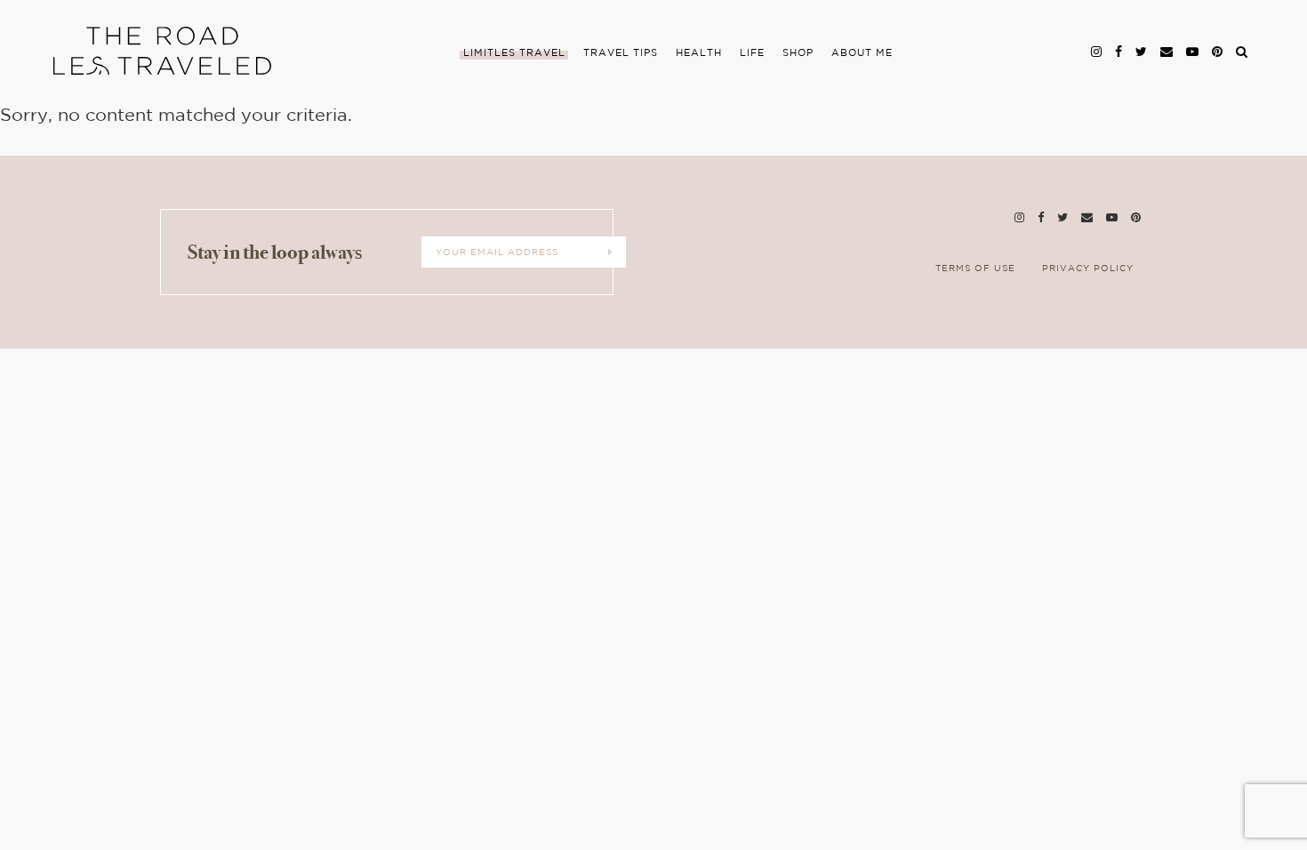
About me (862, 53)
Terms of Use (975, 269)
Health (699, 53)
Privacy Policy (1088, 269)
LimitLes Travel (514, 53)
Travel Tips (620, 53)
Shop (798, 53)
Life (752, 53)
